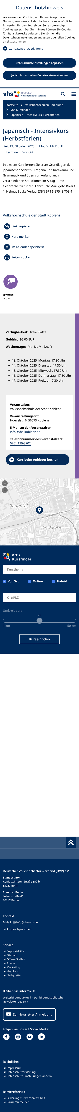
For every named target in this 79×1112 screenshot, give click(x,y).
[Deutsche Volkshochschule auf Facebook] (7, 1036)
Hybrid (62, 581)
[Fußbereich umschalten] (71, 842)
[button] (39, 512)
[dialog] (39, 44)
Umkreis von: (12, 610)
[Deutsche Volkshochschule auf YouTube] (30, 1036)
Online (38, 581)
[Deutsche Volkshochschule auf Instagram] (19, 1036)
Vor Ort (13, 581)
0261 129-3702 (20, 443)
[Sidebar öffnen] (73, 94)
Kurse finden (39, 639)
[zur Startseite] (24, 94)
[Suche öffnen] (63, 94)
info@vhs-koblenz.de (25, 432)
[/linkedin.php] (42, 1036)
